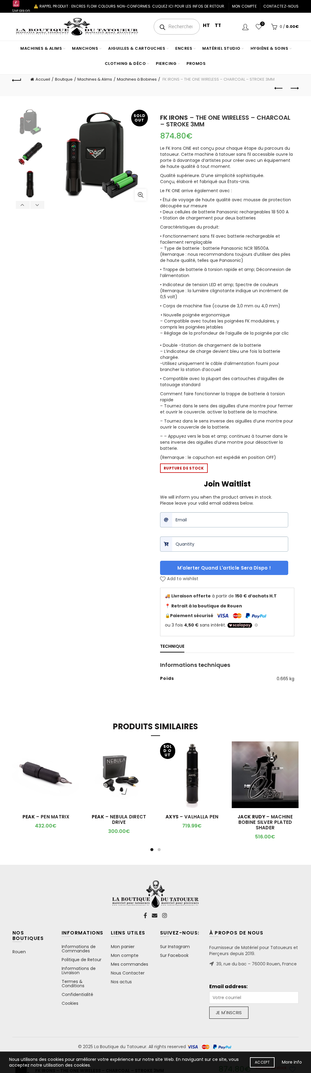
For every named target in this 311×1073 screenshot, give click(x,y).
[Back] (17, 79)
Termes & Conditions (73, 983)
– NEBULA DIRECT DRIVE (119, 819)
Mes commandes (129, 964)
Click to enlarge (140, 195)
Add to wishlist (183, 579)
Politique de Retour (81, 960)
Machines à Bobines (137, 79)
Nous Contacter (128, 973)
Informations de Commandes (79, 949)
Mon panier (123, 947)
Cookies (70, 1003)
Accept (262, 1062)
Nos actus (121, 982)
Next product (294, 88)
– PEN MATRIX (45, 817)
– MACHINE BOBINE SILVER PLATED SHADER (265, 822)
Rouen (19, 952)
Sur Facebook (174, 955)
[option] (30, 123)
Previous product (278, 88)
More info (292, 1062)
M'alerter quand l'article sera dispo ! (224, 568)
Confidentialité (77, 994)
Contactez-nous (281, 6)
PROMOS (196, 63)
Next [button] (37, 205)
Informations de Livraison (79, 970)
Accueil (43, 79)
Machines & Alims (94, 79)
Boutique (64, 79)
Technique (172, 646)
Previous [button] (23, 205)
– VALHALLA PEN (192, 817)
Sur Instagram (175, 947)
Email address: (228, 986)
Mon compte (244, 6)
